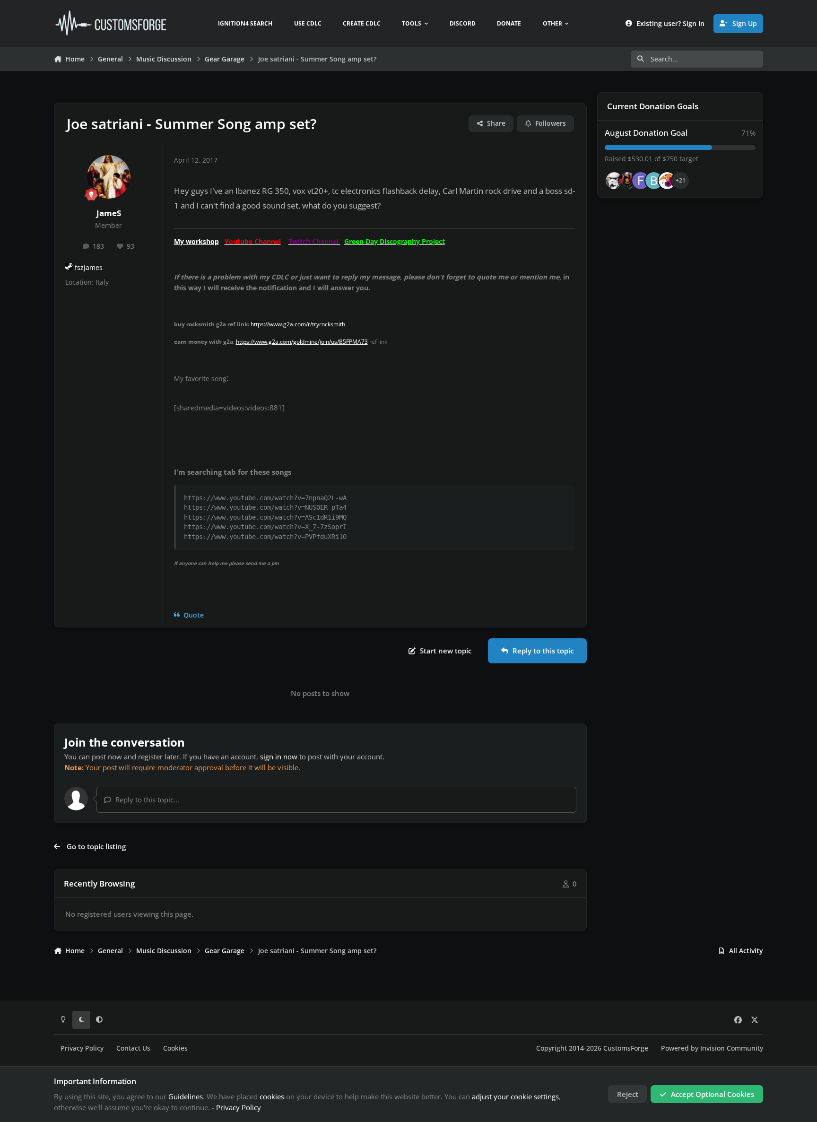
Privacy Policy (82, 1048)
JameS (108, 213)
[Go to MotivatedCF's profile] (667, 180)
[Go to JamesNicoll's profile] (627, 180)
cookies (272, 1096)
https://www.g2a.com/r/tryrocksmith (298, 324)
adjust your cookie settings (515, 1096)
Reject (627, 1094)
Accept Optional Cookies (712, 1094)
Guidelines (185, 1096)
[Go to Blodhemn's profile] (653, 180)
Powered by (712, 1048)
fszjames (89, 267)
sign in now (278, 756)
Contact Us (133, 1048)
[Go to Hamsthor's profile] (614, 180)
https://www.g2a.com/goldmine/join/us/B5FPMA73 (302, 342)
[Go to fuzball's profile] (640, 180)
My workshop (196, 241)
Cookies (175, 1048)
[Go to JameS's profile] (108, 177)
